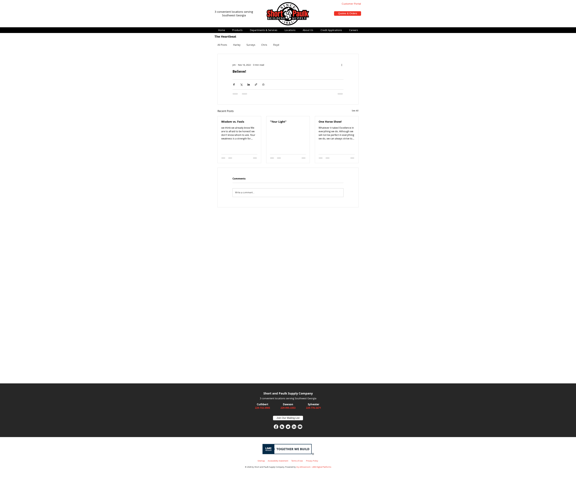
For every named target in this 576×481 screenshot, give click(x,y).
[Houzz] (282, 426)
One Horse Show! (330, 122)
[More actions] (342, 65)
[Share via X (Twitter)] (241, 84)
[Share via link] (256, 84)
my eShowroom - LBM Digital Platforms (313, 467)
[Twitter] (288, 426)
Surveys (250, 44)
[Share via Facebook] (233, 84)
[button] (237, 30)
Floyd (276, 44)
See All (355, 110)
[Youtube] (300, 426)
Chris (264, 44)
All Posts (222, 44)
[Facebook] (276, 426)
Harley (236, 44)
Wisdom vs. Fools (232, 122)
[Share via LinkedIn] (248, 84)
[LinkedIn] (294, 426)
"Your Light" (278, 122)
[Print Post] (263, 84)
